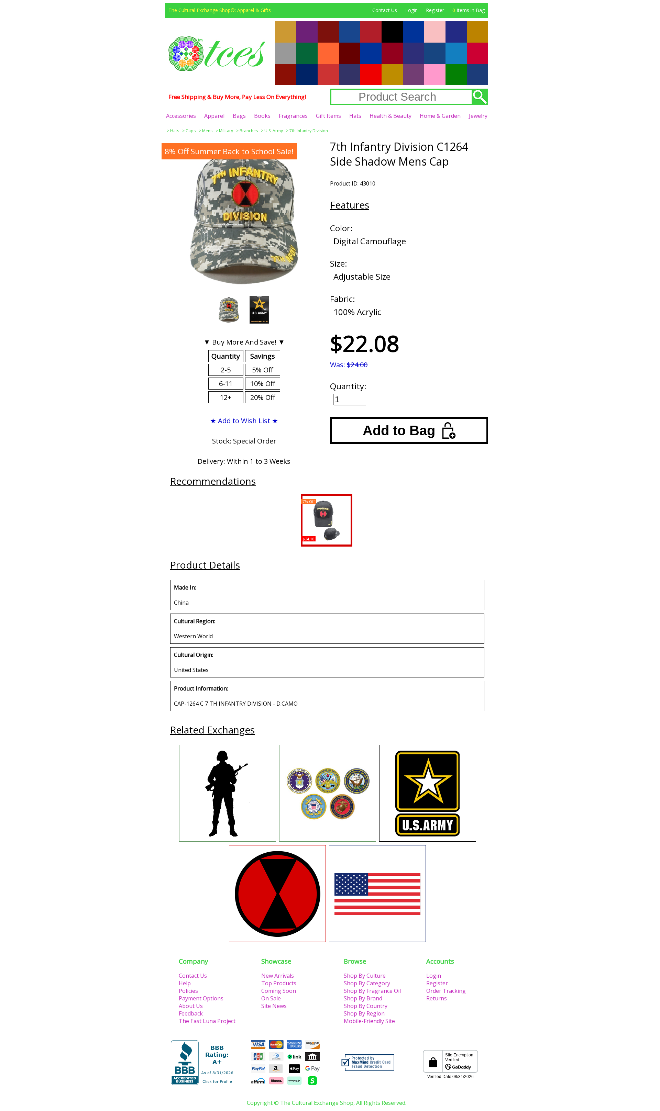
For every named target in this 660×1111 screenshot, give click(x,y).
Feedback (191, 1013)
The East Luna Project (207, 1021)
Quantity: (348, 386)
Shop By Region (364, 1013)
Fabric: (342, 298)
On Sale (271, 998)
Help (185, 983)
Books (262, 116)
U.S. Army (273, 131)
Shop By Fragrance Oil (372, 991)
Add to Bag (399, 430)
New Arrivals (277, 975)
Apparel (214, 116)
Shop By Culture (365, 975)
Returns (436, 998)
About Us (191, 1006)
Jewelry (478, 116)
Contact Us (384, 10)
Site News (274, 1006)
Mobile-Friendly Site (369, 1021)
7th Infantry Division (308, 131)
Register (435, 10)
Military (226, 131)
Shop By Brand (363, 998)
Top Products (278, 983)
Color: (341, 228)
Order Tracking (446, 991)
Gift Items (328, 116)
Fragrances (293, 116)
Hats (355, 116)
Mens (207, 131)
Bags (239, 116)
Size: (338, 263)
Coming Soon (278, 991)
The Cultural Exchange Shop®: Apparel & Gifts (219, 10)
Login (411, 10)
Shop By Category (367, 983)
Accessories (181, 116)
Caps (191, 131)
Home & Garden (440, 116)
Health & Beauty (390, 116)
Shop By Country (365, 1006)
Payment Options (201, 998)
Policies (188, 991)
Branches (249, 131)
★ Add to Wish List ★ (244, 420)
